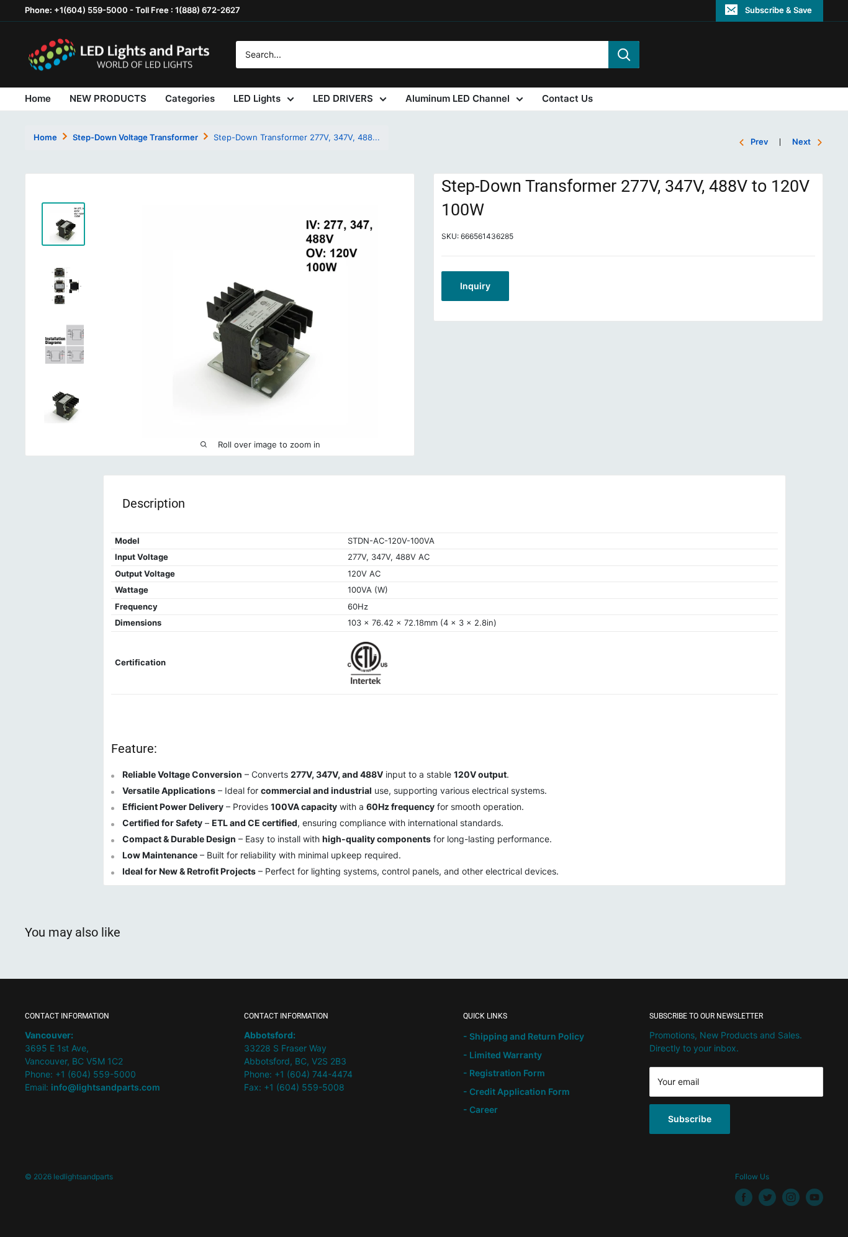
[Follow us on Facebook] (743, 1197)
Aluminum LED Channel (457, 98)
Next (801, 141)
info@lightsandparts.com (105, 1087)
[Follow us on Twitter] (767, 1197)
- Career (480, 1109)
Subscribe (689, 1118)
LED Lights (257, 98)
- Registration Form (504, 1073)
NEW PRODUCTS (108, 98)
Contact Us (567, 98)
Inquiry (475, 286)
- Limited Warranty (502, 1055)
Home (38, 98)
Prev (759, 141)
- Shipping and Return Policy (523, 1036)
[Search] (623, 54)
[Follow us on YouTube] (814, 1197)
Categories (190, 98)
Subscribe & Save (778, 10)
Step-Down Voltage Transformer (135, 137)
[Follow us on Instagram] (791, 1197)
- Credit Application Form (516, 1091)
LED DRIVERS (343, 98)
